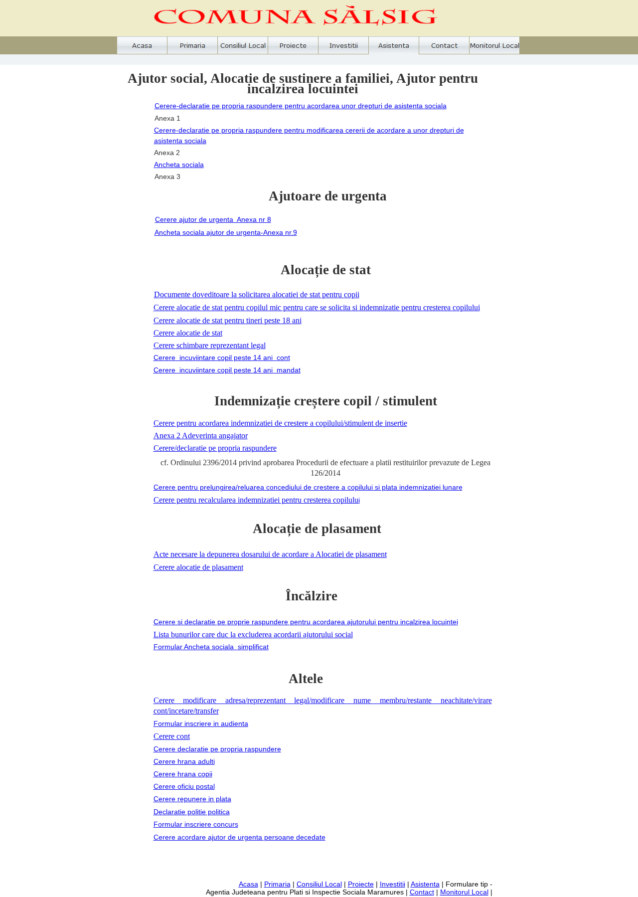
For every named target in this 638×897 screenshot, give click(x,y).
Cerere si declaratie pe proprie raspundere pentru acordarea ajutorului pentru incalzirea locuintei (306, 622)
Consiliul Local (319, 884)
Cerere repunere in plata (192, 799)
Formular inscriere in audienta (201, 723)
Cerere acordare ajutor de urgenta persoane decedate (239, 837)
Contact (422, 892)
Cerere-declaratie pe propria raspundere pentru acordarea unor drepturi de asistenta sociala (301, 106)
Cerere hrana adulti (184, 761)
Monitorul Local (464, 892)
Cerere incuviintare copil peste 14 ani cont (222, 357)
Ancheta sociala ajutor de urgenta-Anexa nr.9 (226, 232)
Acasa (248, 884)
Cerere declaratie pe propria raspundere (217, 749)
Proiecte (361, 884)
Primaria (277, 884)
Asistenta (425, 884)
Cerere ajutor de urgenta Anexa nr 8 (213, 219)
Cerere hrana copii (183, 774)
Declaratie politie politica (192, 812)
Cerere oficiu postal (184, 786)
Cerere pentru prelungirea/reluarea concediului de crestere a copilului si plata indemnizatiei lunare (308, 487)
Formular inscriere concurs (196, 824)
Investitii (392, 884)
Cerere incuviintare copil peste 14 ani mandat (227, 370)
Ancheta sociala (179, 165)
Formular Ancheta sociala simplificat (211, 647)
